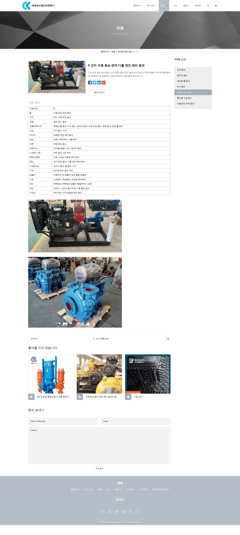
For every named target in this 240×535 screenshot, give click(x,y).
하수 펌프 (181, 87)
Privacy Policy (160, 489)
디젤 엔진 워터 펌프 (185, 104)
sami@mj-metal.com (135, 522)
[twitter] (116, 511)
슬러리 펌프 (182, 75)
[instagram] (130, 511)
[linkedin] (110, 511)
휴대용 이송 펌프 (184, 98)
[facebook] (103, 511)
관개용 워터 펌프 (125, 52)
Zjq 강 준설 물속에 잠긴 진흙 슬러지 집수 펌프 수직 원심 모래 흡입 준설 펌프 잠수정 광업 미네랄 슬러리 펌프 (53, 398)
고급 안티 (138, 397)
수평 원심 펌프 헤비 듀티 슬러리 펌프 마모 (102, 398)
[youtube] (123, 511)
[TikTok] (137, 511)
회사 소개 (150, 6)
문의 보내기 (99, 92)
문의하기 (198, 6)
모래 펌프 (181, 70)
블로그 (186, 6)
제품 (162, 6)
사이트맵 (143, 489)
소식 (175, 6)
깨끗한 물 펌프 (183, 81)
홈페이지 (137, 6)
